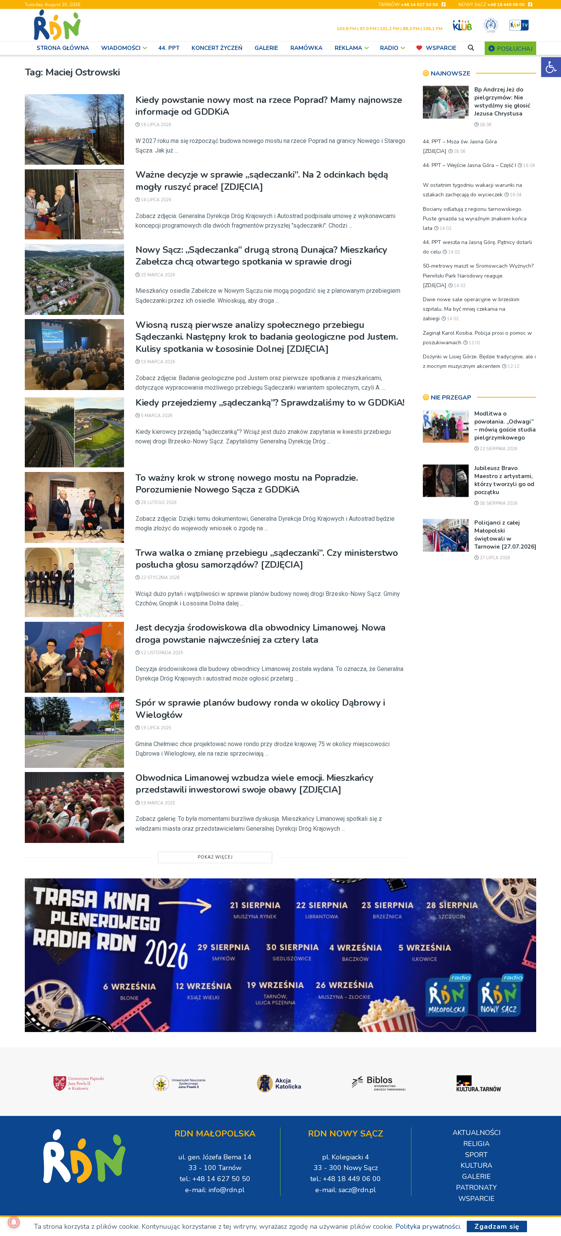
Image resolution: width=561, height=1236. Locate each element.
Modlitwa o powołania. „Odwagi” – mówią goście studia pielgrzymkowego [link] (505, 425)
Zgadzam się (496, 1226)
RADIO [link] (389, 48)
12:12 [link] (512, 366)
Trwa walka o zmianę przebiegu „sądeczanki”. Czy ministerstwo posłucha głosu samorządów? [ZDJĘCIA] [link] (266, 559)
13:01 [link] (474, 343)
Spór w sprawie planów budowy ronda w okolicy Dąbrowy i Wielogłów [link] (260, 709)
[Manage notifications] (14, 1222)
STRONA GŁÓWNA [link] (63, 48)
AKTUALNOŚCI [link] (477, 1132)
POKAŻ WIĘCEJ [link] (215, 857)
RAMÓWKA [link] (306, 48)
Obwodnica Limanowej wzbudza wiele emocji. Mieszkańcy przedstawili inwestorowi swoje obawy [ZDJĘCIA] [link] (254, 784)
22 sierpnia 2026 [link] (498, 449)
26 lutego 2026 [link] (158, 503)
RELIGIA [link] (476, 1143)
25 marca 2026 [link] (157, 275)
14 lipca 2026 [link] (155, 200)
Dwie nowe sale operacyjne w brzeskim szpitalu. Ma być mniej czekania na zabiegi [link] (471, 309)
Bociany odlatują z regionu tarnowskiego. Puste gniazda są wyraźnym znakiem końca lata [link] (475, 218)
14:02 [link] (444, 228)
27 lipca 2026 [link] (494, 558)
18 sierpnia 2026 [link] (498, 503)
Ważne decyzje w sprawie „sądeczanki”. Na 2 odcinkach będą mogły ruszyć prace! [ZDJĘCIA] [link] (261, 181)
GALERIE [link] (266, 48)
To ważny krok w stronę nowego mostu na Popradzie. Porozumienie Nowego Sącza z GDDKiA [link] (246, 484)
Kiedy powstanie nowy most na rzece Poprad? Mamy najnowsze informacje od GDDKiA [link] (268, 106)
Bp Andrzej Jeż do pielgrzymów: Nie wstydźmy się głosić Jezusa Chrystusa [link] (502, 101)
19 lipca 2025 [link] (155, 728)
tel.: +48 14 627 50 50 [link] (215, 1178)
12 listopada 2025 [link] (161, 653)
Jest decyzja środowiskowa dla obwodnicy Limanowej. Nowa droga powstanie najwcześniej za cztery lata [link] (260, 633)
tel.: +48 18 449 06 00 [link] (345, 1178)
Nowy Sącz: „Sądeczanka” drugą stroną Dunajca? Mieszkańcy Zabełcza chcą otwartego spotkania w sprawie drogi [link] (261, 256)
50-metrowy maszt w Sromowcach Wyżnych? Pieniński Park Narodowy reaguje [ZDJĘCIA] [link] (478, 275)
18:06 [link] (485, 125)
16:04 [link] (528, 166)
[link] (551, 67)
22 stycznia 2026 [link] (160, 578)
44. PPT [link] (168, 48)
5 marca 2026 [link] (156, 416)
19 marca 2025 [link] (157, 803)
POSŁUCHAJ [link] (513, 49)
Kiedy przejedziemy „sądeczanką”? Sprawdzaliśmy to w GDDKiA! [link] (270, 402)
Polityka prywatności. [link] (428, 1226)
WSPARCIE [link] (441, 48)
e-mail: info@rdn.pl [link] (215, 1189)
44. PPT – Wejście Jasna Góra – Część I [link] (469, 165)
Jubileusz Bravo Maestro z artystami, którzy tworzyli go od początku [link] (504, 480)
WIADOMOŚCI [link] (120, 48)
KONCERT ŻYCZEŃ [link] (217, 48)
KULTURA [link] (476, 1165)
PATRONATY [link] (476, 1187)
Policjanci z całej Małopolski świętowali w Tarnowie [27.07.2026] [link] (505, 535)
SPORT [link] (476, 1154)
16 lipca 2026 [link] (155, 125)
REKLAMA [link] (348, 48)
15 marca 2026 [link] (157, 362)
